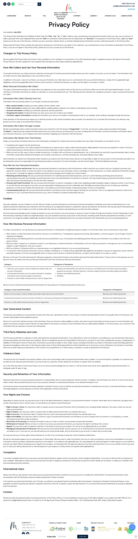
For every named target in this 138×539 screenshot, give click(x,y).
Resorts (28, 16)
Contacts (26, 522)
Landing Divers (126, 16)
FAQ (44, 16)
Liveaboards (11, 16)
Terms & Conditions (57, 523)
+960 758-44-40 (128, 4)
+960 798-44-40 (28, 528)
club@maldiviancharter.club (124, 6)
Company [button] (76, 16)
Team (78, 523)
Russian (131, 9)
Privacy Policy (97, 523)
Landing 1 (93, 16)
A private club (110, 16)
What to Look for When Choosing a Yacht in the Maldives (61, 16)
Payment (131, 523)
